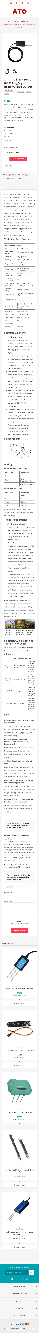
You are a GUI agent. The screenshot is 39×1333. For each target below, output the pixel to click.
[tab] (19, 186)
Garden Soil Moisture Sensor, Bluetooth (19, 1112)
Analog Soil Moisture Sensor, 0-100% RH (19, 989)
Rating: (19, 921)
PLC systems (32, 677)
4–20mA (9, 133)
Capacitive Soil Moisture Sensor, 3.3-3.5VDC (19, 1051)
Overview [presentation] (7, 187)
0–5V (8, 137)
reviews (21, 92)
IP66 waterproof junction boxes (18, 806)
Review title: (8, 893)
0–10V (9, 140)
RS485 (9, 130)
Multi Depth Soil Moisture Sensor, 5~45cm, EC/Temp (19, 1171)
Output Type (9, 127)
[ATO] (9, 21)
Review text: (8, 901)
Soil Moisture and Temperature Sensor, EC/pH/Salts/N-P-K (19, 1233)
